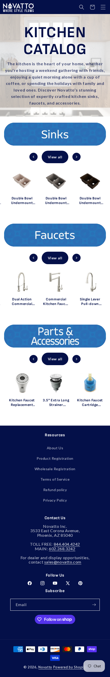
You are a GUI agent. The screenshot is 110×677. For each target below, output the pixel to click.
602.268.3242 (62, 548)
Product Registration (55, 458)
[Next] (76, 157)
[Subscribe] (94, 605)
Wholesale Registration (55, 469)
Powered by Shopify (70, 667)
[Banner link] (55, 134)
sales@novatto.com (62, 561)
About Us (55, 448)
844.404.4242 (67, 544)
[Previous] (33, 157)
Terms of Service (55, 479)
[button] (81, 7)
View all (55, 157)
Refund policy (55, 490)
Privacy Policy (55, 500)
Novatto (45, 667)
